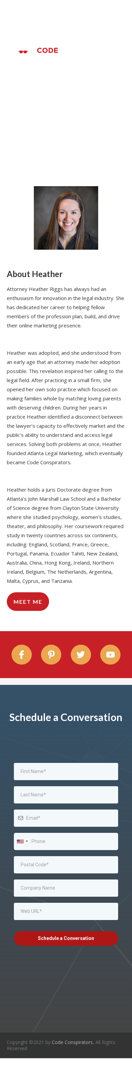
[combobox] (22, 841)
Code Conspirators (72, 1042)
